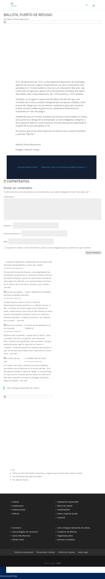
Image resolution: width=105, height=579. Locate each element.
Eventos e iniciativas (66, 539)
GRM (59, 563)
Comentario (9, 197)
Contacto (61, 517)
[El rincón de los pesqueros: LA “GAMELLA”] (13, 327)
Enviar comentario (93, 252)
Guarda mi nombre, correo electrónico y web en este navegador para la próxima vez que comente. (49, 247)
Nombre (8, 225)
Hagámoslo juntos (65, 535)
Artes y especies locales (67, 513)
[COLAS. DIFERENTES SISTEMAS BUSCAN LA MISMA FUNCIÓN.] (13, 292)
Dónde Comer (18, 539)
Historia (15, 502)
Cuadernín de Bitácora (67, 532)
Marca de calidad (64, 506)
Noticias (15, 513)
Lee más (7, 287)
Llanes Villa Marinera (21, 535)
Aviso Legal (83, 552)
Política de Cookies (66, 552)
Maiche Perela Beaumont (18, 19)
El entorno (16, 528)
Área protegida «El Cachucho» (25, 532)
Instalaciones (18, 506)
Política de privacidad (23, 552)
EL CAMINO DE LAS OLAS (35, 358)
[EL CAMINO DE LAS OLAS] (13, 360)
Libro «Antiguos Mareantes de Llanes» (23, 388)
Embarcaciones (18, 509)
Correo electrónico (12, 233)
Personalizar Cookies (45, 552)
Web (6, 241)
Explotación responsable (67, 502)
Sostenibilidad (63, 509)
